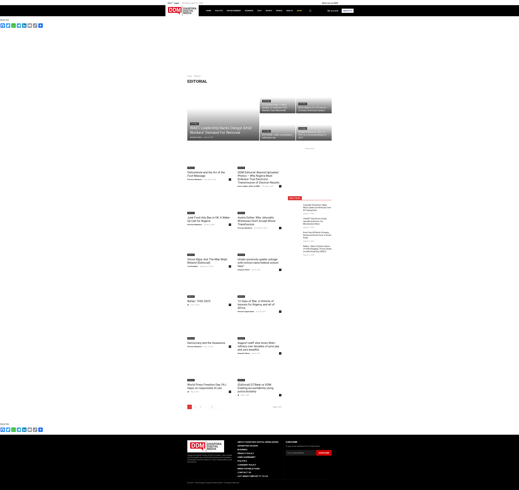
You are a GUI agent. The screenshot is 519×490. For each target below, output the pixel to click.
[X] (348, 3)
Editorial (194, 124)
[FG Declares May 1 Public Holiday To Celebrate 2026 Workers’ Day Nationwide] (277, 100)
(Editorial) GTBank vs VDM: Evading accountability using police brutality (255, 388)
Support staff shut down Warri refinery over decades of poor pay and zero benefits (258, 346)
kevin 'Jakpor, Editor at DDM (249, 186)
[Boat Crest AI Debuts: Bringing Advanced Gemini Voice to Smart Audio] (294, 235)
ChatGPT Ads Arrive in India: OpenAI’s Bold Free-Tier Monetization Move (315, 221)
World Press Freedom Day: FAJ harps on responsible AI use (206, 386)
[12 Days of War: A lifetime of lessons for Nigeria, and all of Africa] (259, 287)
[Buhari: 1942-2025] (209, 287)
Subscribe (324, 453)
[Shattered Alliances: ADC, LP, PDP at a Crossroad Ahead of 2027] (314, 127)
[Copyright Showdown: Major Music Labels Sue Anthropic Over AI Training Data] (294, 208)
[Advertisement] (259, 51)
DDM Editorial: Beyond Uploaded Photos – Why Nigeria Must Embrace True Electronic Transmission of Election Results (258, 177)
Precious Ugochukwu (246, 311)
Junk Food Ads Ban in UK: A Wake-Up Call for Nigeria (208, 219)
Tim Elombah (192, 266)
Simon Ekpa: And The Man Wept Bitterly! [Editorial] (207, 261)
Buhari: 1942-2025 (198, 301)
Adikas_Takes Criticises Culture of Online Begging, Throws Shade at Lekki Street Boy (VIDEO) (317, 249)
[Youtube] (352, 3)
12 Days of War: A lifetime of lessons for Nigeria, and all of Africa (256, 304)
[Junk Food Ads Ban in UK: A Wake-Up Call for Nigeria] (209, 203)
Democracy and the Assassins (206, 343)
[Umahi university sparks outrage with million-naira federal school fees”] (259, 245)
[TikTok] (196, 466)
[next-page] (217, 407)
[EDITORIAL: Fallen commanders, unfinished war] (277, 127)
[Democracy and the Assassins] (209, 329)
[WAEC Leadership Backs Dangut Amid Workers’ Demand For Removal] (223, 114)
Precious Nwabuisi (194, 179)
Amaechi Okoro (244, 270)
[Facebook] (342, 3)
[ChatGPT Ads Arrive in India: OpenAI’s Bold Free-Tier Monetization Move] (294, 222)
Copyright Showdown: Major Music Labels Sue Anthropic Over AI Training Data (317, 207)
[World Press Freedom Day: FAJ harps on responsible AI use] (209, 370)
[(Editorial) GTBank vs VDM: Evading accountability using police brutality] (259, 370)
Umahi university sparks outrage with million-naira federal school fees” (258, 263)
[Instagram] (345, 3)
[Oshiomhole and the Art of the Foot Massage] (209, 158)
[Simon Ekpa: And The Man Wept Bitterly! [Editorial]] (209, 245)
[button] (310, 10)
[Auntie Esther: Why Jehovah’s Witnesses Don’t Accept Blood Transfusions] (259, 203)
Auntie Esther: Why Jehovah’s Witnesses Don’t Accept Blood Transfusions (256, 221)
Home (189, 76)
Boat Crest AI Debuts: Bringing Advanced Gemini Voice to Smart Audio (317, 235)
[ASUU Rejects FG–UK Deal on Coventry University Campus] (314, 100)
